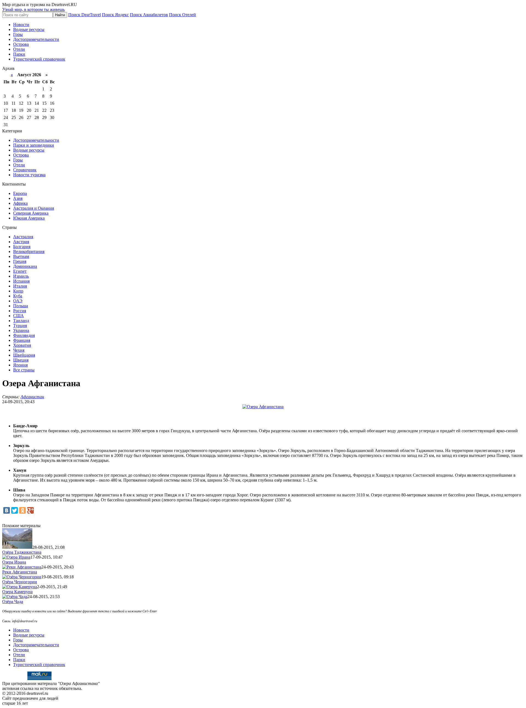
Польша (20, 305)
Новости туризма (29, 174)
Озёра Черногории (19, 581)
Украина (21, 330)
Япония (20, 365)
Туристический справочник (39, 59)
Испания (21, 281)
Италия (20, 286)
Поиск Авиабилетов (149, 14)
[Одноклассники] (22, 510)
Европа (20, 193)
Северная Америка (30, 213)
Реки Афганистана (19, 572)
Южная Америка (29, 218)
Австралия (23, 236)
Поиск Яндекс (115, 14)
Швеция (20, 360)
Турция (20, 325)
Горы (18, 34)
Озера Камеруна (17, 591)
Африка (20, 203)
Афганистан (32, 396)
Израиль (21, 276)
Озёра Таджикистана (21, 552)
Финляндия (24, 335)
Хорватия (22, 345)
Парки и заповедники (33, 145)
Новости (21, 24)
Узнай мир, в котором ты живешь (33, 9)
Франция (21, 340)
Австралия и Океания (33, 208)
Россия (19, 310)
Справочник (24, 169)
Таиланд (21, 320)
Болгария (21, 246)
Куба (17, 296)
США (18, 315)
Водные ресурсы (28, 29)
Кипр (18, 291)
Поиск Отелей (182, 14)
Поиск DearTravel (84, 14)
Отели (19, 49)
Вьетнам (21, 256)
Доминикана (25, 266)
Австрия (21, 241)
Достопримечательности (36, 39)
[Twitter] (14, 510)
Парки (19, 54)
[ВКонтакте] (6, 510)
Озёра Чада (12, 601)
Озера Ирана (14, 562)
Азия (17, 198)
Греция (19, 261)
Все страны (24, 370)
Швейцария (24, 355)
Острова (21, 44)
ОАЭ (17, 300)
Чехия (18, 350)
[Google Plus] (30, 510)
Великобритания (28, 251)
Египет (20, 271)
